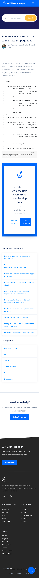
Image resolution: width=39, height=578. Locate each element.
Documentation (26, 515)
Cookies (27, 574)
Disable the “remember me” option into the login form (19, 310)
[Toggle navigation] (33, 3)
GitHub (16, 156)
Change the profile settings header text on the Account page (19, 325)
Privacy (19, 574)
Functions (7, 373)
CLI (5, 354)
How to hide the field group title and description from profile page (17, 301)
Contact (24, 521)
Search (30, 18)
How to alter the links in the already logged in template (19, 275)
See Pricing (9, 462)
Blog (3, 515)
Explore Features (14, 221)
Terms (11, 574)
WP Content (6, 542)
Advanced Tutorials (11, 348)
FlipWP (4, 536)
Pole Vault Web (7, 554)
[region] (19, 115)
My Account (6, 521)
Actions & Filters (10, 367)
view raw (33, 152)
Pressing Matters (7, 551)
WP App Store (7, 545)
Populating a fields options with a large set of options (19, 283)
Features (5, 512)
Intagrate (5, 539)
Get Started (26, 221)
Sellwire (4, 548)
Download (5, 509)
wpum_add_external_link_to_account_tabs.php (17, 154)
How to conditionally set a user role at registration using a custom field (17, 292)
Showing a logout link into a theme (16, 317)
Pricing (23, 509)
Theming (7, 360)
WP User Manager (15, 569)
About (4, 518)
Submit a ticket (19, 417)
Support (24, 518)
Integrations (8, 379)
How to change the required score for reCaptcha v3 (17, 257)
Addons (23, 512)
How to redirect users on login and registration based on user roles (16, 266)
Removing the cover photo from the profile (19, 332)
